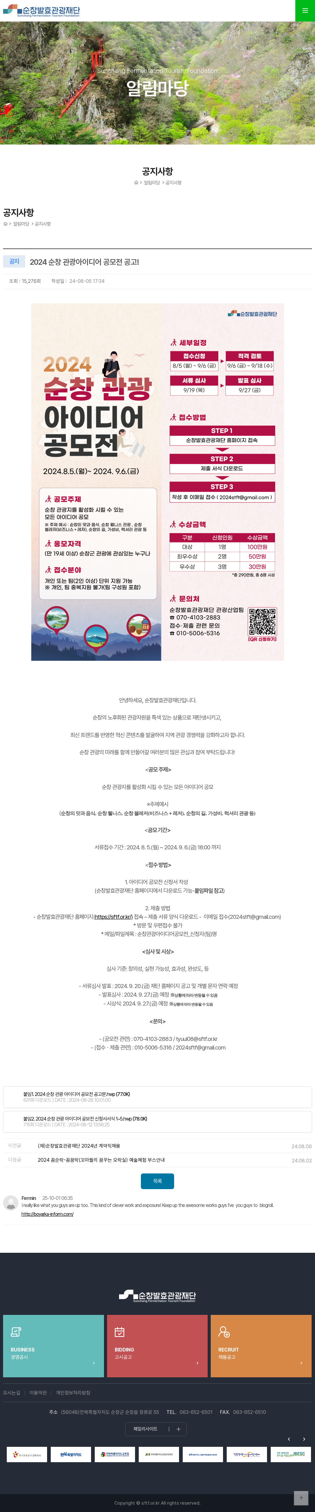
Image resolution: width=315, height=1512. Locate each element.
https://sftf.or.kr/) (114, 916)
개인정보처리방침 (73, 1393)
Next (304, 1439)
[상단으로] (301, 1498)
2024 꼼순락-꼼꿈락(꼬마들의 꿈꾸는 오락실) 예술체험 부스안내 (101, 1160)
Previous (289, 1439)
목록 (157, 1181)
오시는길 (11, 1393)
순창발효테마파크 (41, 11)
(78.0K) (85, 1119)
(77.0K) (76, 1094)
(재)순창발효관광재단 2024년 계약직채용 (79, 1146)
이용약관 (38, 1393)
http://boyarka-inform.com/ (47, 1214)
